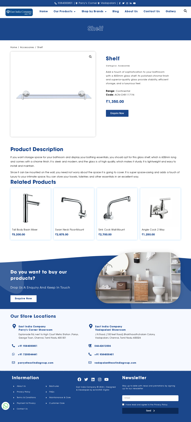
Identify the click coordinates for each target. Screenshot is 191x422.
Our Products (63, 11)
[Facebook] (79, 379)
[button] (185, 11)
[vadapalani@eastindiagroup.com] (89, 362)
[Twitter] (86, 379)
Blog (116, 11)
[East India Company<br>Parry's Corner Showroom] (14, 326)
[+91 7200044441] (13, 354)
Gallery (171, 11)
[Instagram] (99, 379)
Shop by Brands (92, 11)
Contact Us (152, 11)
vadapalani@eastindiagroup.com (115, 363)
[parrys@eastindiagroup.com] (13, 362)
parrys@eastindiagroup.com (35, 363)
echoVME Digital (101, 390)
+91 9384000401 (104, 355)
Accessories (27, 48)
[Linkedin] (93, 379)
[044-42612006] (89, 345)
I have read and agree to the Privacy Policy (146, 405)
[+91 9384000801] (13, 345)
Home (44, 11)
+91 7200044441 (27, 355)
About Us (131, 11)
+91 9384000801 (27, 346)
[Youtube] (106, 379)
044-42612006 (102, 346)
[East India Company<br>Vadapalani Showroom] (90, 326)
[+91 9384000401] (89, 354)
